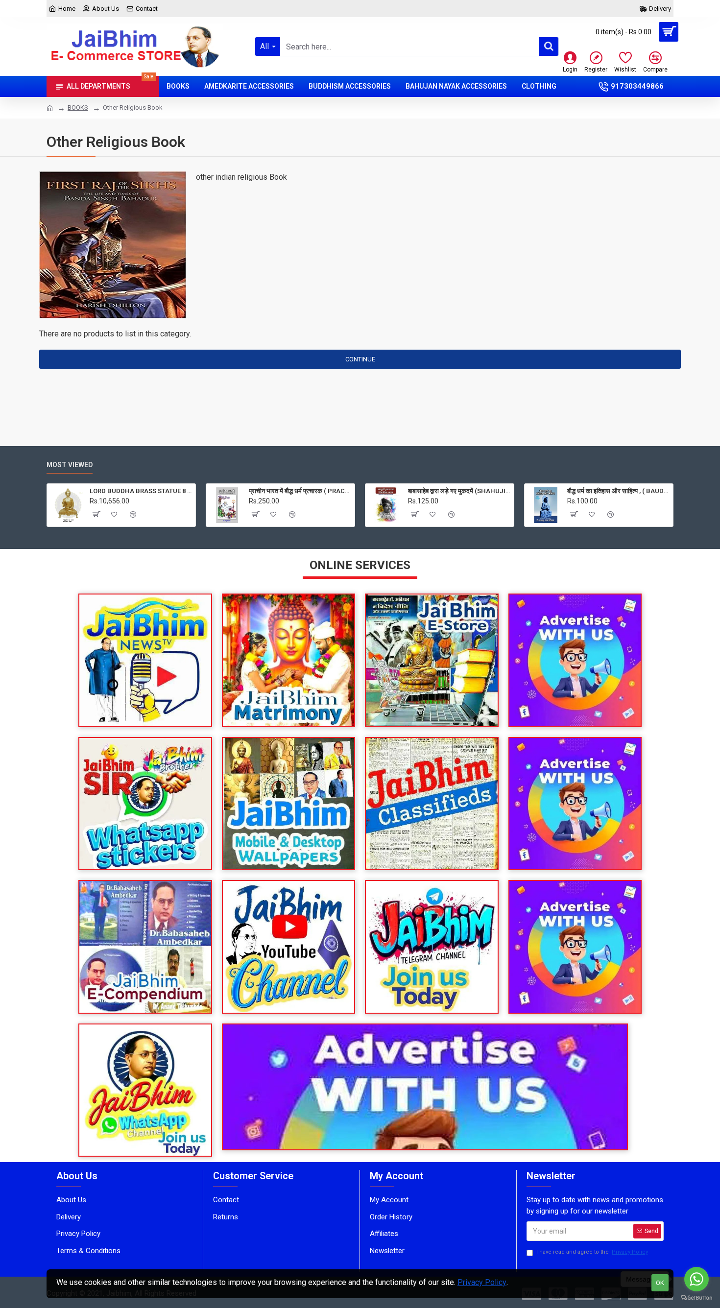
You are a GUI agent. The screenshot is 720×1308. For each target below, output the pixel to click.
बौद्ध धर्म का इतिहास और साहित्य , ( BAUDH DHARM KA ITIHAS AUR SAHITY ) (618, 491)
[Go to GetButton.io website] (696, 1298)
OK (660, 1282)
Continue (360, 359)
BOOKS (78, 107)
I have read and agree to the (592, 1252)
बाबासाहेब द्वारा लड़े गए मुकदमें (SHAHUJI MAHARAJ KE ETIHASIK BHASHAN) (459, 491)
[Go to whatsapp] (696, 1279)
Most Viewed (70, 465)
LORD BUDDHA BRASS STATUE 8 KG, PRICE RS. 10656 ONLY (141, 491)
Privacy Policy (481, 1282)
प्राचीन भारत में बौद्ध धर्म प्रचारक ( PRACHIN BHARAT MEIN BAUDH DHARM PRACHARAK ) (300, 491)
